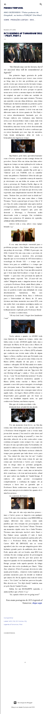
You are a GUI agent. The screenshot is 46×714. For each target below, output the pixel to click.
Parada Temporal (13, 8)
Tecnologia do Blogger (24, 703)
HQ (25, 621)
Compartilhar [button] (8, 618)
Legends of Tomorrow (11, 624)
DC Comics (19, 621)
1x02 (10, 621)
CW (14, 621)
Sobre (6, 20)
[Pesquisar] (40, 3)
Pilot (20, 624)
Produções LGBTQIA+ (20, 20)
